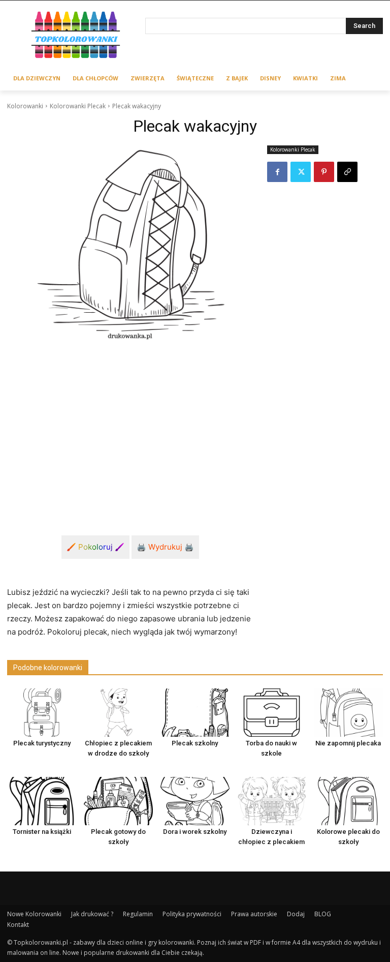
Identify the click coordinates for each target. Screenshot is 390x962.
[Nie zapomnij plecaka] (348, 712)
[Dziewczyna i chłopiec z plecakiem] (271, 801)
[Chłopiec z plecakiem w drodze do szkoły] (118, 712)
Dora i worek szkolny (194, 831)
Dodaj (296, 914)
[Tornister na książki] (41, 801)
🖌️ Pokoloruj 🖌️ (95, 547)
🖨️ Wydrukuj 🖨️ (165, 547)
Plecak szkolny (195, 743)
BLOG (322, 914)
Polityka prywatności (191, 914)
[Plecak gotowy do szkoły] (118, 801)
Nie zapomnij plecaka (348, 743)
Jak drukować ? (92, 914)
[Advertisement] (130, 426)
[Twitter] (300, 172)
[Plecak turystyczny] (41, 712)
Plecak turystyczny (42, 743)
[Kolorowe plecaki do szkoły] (348, 801)
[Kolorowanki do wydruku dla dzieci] (76, 36)
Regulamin (138, 914)
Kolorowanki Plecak (78, 106)
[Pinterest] (324, 172)
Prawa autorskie (254, 914)
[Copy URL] (347, 172)
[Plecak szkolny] (195, 712)
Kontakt (18, 924)
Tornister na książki (42, 831)
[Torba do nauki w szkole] (271, 712)
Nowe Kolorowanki (34, 914)
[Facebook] (277, 172)
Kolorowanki (25, 106)
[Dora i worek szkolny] (195, 801)
